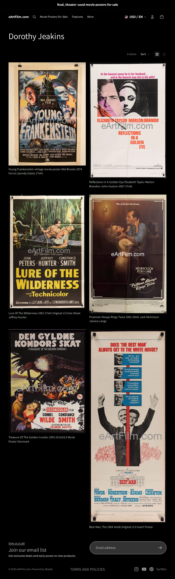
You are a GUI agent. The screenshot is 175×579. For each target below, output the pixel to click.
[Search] (34, 17)
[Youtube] (144, 569)
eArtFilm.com (23, 569)
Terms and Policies (87, 569)
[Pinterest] (151, 569)
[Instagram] (136, 569)
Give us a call (17, 543)
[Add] (79, 159)
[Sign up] (160, 547)
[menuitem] (90, 17)
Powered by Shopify (42, 569)
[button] (145, 54)
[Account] (152, 17)
